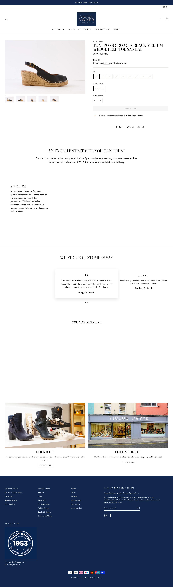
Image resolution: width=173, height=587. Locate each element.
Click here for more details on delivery (103, 162)
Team (40, 496)
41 (136, 76)
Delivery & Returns (11, 488)
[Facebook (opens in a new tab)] (110, 515)
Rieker (73, 488)
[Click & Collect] (128, 425)
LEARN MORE (45, 465)
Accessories (84, 29)
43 (150, 76)
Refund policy (10, 504)
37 (110, 76)
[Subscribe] (138, 507)
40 (130, 76)
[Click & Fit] (45, 425)
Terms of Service (11, 500)
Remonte (74, 496)
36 (103, 76)
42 (143, 76)
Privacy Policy (109, 502)
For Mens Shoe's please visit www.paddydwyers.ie (15, 563)
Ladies (71, 29)
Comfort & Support (44, 512)
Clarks (73, 492)
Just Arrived (58, 29)
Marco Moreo (76, 500)
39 (123, 76)
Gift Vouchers (102, 29)
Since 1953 (42, 500)
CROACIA (99, 88)
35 (96, 76)
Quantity (98, 96)
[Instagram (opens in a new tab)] (105, 515)
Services (41, 492)
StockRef (98, 84)
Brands (117, 29)
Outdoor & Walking (45, 516)
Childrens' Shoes (44, 504)
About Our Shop (44, 488)
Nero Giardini (76, 508)
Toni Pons (99, 41)
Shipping (106, 63)
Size (95, 72)
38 (116, 76)
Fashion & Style (43, 508)
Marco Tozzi (75, 504)
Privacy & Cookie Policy (13, 492)
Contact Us (8, 496)
